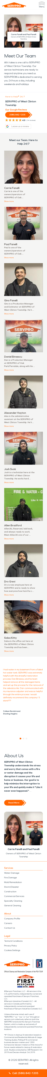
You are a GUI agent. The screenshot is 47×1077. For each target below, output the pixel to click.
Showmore (9, 201)
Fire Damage (10, 877)
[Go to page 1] (20, 738)
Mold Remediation (13, 882)
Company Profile (12, 918)
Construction (10, 891)
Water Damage (11, 873)
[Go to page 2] (23, 738)
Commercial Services (14, 896)
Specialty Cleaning (13, 901)
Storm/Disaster (11, 887)
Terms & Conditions (13, 941)
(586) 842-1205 (17, 114)
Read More (13, 802)
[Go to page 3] (26, 738)
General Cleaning (12, 905)
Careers (8, 923)
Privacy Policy (10, 945)
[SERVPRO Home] (14, 4)
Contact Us (9, 928)
